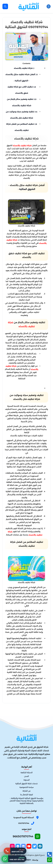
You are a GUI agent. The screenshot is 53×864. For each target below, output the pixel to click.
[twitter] (34, 846)
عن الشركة (27, 791)
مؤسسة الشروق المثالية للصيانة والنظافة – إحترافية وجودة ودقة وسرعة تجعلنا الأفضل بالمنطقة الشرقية (26, 800)
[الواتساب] (49, 860)
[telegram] (17, 846)
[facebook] (40, 846)
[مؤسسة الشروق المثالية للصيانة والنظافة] (29, 6)
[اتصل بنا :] (49, 854)
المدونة (27, 780)
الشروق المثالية (27, 189)
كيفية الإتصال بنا (26, 795)
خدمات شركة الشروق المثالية (26, 784)
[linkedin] (23, 846)
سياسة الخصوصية (26, 787)
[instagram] (12, 846)
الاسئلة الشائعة (27, 772)
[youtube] (28, 846)
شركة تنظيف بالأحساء (24, 68)
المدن (26, 776)
